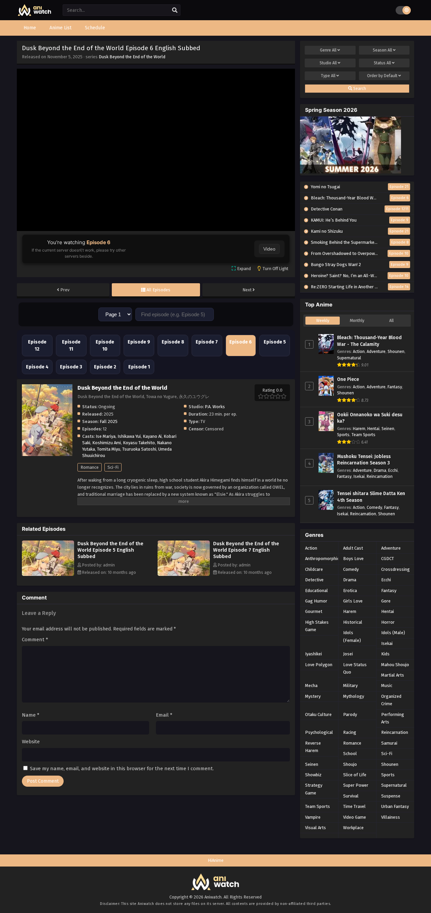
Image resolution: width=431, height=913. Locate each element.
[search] (175, 10)
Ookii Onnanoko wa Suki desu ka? (369, 418)
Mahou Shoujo (395, 664)
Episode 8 (173, 342)
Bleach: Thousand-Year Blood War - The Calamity (369, 341)
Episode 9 (139, 342)
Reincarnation (380, 476)
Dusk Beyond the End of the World (132, 56)
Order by (382, 75)
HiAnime (216, 860)
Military (350, 685)
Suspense (390, 795)
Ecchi (393, 470)
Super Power (355, 785)
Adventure (376, 351)
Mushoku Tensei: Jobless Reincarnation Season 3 (364, 460)
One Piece (348, 379)
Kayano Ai (152, 436)
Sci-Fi (113, 467)
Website (31, 742)
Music (386, 685)
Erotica (350, 590)
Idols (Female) (352, 636)
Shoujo (350, 764)
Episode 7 (207, 342)
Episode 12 (37, 345)
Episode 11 (71, 345)
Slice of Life (354, 774)
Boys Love (353, 558)
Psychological (319, 732)
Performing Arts (392, 718)
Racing (349, 732)
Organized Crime (391, 700)
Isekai (359, 476)
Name (30, 715)
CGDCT (387, 558)
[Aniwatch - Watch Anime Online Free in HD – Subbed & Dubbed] (35, 14)
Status (382, 63)
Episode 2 (105, 367)
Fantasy (395, 386)
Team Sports (363, 434)
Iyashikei (313, 653)
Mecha (311, 685)
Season (382, 50)
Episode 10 (105, 345)
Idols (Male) (393, 632)
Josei (348, 653)
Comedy (374, 507)
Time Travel (354, 806)
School (350, 753)
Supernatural (349, 357)
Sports (343, 434)
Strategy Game (313, 789)
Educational (316, 590)
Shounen (396, 351)
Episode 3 (71, 367)
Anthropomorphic (322, 558)
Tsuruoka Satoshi (139, 449)
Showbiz (313, 774)
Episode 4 (37, 367)
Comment (35, 640)
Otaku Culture (318, 714)
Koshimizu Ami (106, 442)
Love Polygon (318, 664)
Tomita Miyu (108, 449)
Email (164, 715)
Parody (350, 714)
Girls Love (353, 601)
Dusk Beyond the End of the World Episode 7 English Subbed (246, 550)
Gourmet (313, 611)
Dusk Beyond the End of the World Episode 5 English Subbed (110, 550)
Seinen (388, 428)
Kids (385, 653)
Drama (380, 470)
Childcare (314, 569)
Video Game (354, 817)
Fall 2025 (109, 421)
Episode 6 (240, 342)
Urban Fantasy (395, 806)
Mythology (353, 696)
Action (359, 351)
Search (359, 88)
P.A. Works (215, 406)
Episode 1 (139, 367)
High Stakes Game (317, 626)
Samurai (389, 743)
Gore (386, 601)
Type (328, 75)
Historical (352, 622)
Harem (359, 428)
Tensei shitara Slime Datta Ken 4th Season (371, 497)
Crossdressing (395, 569)
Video (269, 249)
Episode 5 (275, 342)
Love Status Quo (355, 668)
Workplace (353, 827)
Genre (328, 50)
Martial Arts (392, 675)
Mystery (313, 696)
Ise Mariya (105, 436)
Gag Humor (316, 601)
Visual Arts (315, 827)
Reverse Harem (313, 747)
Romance (89, 467)
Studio (328, 63)
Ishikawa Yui (129, 436)
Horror (388, 622)
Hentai (373, 428)
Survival (351, 795)
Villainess (390, 817)
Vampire (313, 817)
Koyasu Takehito (139, 442)
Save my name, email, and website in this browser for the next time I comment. (122, 768)
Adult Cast (353, 548)
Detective (314, 579)
